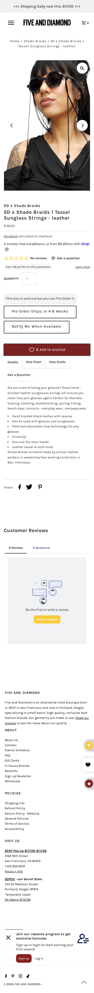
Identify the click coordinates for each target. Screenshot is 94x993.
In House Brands (17, 766)
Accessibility (14, 829)
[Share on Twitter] (29, 487)
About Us (11, 740)
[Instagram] (20, 977)
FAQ (7, 755)
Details (13, 362)
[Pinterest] (12, 977)
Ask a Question (19, 375)
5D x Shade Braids (22, 205)
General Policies (17, 818)
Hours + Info (14, 871)
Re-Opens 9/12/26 (18, 899)
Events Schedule (17, 750)
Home (15, 41)
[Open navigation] (12, 22)
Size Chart (33, 362)
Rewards (11, 771)
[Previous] (11, 125)
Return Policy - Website (22, 813)
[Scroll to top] (84, 983)
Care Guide (57, 362)
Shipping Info (15, 803)
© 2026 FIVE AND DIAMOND (22, 984)
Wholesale (12, 781)
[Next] (82, 125)
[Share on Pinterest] (40, 487)
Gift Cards (12, 760)
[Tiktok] (27, 977)
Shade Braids (35, 41)
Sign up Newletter (18, 776)
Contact (11, 745)
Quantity (11, 278)
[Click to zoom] (82, 68)
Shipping (10, 236)
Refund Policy (15, 808)
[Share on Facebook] (19, 487)
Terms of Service (17, 823)
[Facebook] (5, 977)
